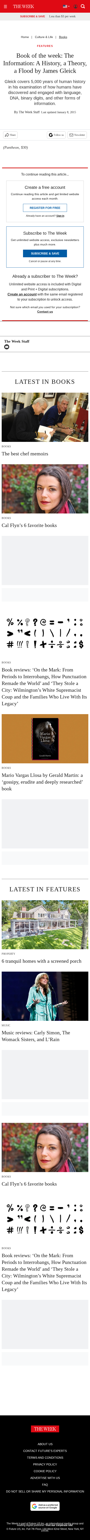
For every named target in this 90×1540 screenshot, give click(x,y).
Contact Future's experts (45, 1451)
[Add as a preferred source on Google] (45, 1506)
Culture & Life (44, 37)
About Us (45, 1444)
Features (45, 46)
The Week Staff (29, 112)
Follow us (59, 134)
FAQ (45, 1484)
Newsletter (79, 134)
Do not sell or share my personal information (45, 1491)
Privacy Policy (45, 1464)
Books (63, 37)
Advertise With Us (45, 1478)
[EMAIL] (7, 347)
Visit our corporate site (59, 1525)
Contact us (45, 311)
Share (13, 134)
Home (25, 37)
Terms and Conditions (45, 1457)
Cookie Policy (45, 1471)
